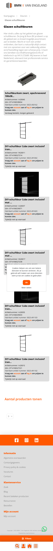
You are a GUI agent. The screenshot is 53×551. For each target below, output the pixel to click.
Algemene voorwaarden (15, 458)
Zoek (6, 487)
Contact (7, 476)
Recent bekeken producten (16, 496)
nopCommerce (30, 533)
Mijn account (10, 516)
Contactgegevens (12, 462)
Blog (6, 491)
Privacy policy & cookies (15, 467)
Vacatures (8, 471)
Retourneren (10, 501)
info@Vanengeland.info (30, 52)
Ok (26, 282)
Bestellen (8, 505)
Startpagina (9, 16)
